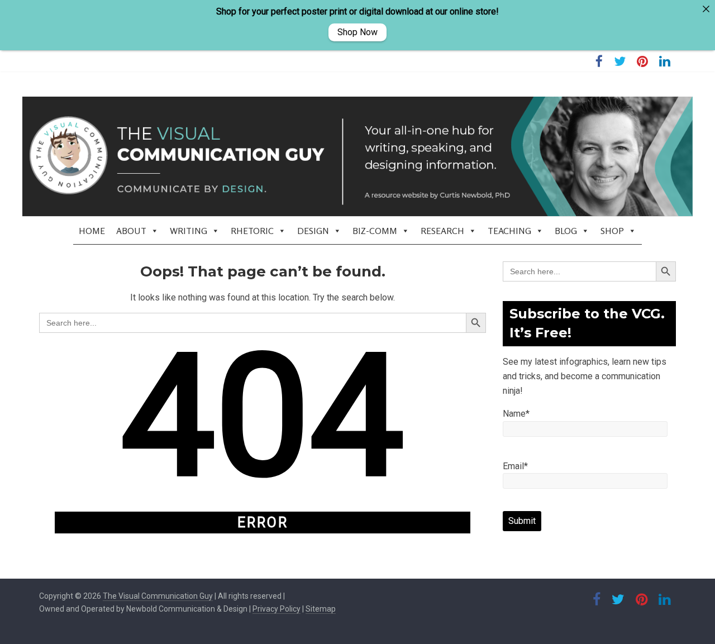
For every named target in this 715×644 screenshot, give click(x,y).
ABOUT (131, 230)
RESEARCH (442, 230)
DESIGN (313, 230)
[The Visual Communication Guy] (357, 157)
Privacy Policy (276, 608)
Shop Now (357, 32)
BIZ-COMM (374, 230)
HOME (92, 230)
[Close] (706, 9)
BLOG (566, 230)
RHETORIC (252, 230)
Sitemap (321, 608)
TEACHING (509, 230)
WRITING (188, 230)
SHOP (612, 230)
